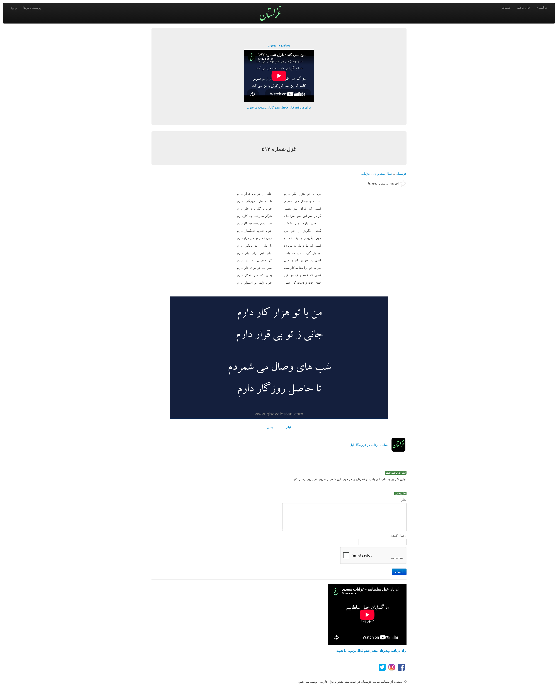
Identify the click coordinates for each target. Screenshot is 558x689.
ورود (14, 7)
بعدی (270, 427)
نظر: (404, 499)
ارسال (399, 571)
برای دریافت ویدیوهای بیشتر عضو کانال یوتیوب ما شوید (372, 650)
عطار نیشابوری (382, 173)
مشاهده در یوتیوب (279, 45)
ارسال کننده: (398, 535)
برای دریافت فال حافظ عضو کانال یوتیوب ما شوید (279, 107)
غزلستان (541, 7)
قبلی (288, 427)
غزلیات (365, 173)
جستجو (506, 7)
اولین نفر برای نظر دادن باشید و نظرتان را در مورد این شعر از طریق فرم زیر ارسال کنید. (349, 479)
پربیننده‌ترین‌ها (32, 7)
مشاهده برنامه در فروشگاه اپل (369, 445)
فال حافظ (523, 7)
